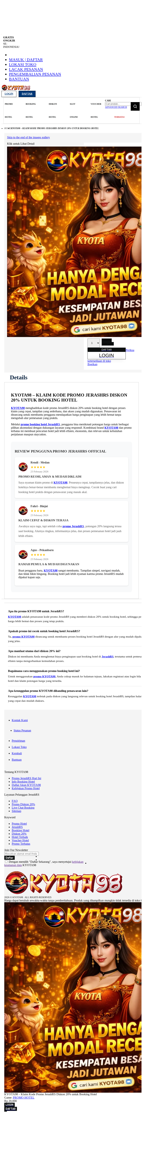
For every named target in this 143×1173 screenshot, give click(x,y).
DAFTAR (107, 343)
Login (9, 93)
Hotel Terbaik (20, 837)
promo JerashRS (73, 526)
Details (18, 377)
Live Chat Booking (23, 807)
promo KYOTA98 (23, 636)
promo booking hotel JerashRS (40, 424)
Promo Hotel (19, 823)
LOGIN (106, 340)
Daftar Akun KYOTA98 (26, 785)
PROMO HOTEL (23, 1097)
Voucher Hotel (20, 840)
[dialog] (71, 1124)
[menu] (53, 110)
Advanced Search (116, 107)
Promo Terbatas (21, 843)
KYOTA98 (18, 408)
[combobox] (123, 104)
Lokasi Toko (22, 64)
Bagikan (92, 364)
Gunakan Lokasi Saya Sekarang (20, 1129)
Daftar (27, 93)
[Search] (135, 106)
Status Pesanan (22, 730)
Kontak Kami (20, 720)
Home (7, 128)
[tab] (18, 377)
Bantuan (19, 79)
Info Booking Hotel (23, 781)
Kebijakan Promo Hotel (26, 788)
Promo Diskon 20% (23, 804)
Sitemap (16, 811)
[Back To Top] (5, 1111)
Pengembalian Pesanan (35, 74)
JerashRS (107, 656)
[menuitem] (9, 110)
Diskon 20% (19, 833)
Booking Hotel (20, 830)
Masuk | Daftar (26, 59)
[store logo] (15, 89)
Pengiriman (18, 740)
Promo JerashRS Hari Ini (26, 778)
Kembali (17, 753)
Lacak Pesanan (26, 69)
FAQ (15, 801)
